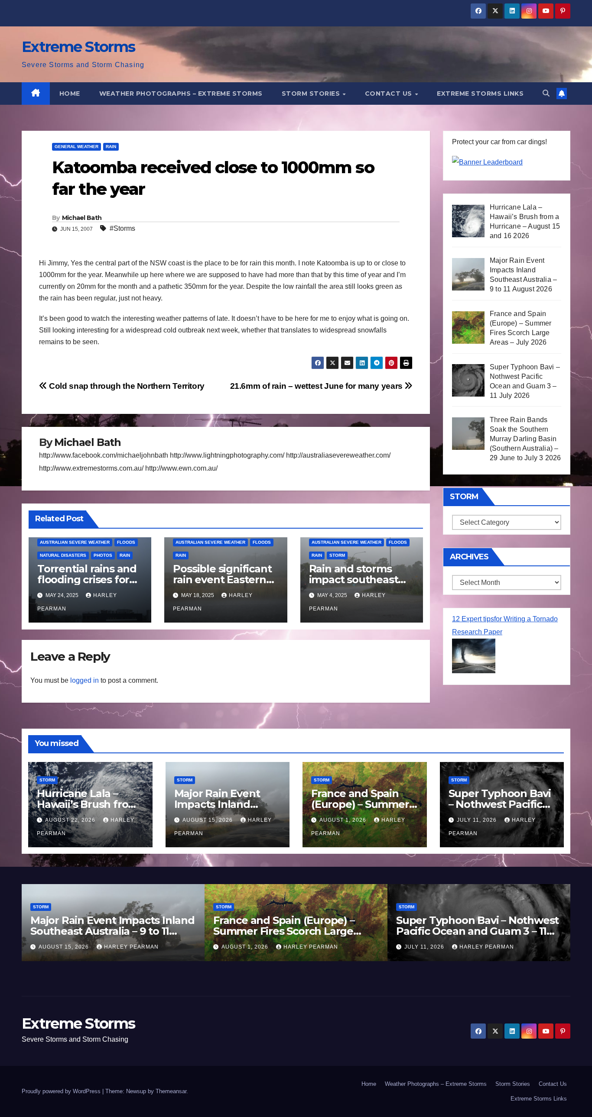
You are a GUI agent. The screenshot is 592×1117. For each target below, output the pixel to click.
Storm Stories (312, 93)
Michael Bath (82, 218)
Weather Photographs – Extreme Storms (181, 93)
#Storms (122, 228)
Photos (103, 555)
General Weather (76, 146)
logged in (84, 680)
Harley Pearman (181, 947)
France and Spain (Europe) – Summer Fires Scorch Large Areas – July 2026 (154, 931)
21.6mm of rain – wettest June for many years (317, 386)
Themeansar (171, 1091)
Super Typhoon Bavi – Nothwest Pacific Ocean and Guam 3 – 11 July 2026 (348, 931)
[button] (546, 93)
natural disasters (63, 555)
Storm (337, 555)
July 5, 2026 (477, 947)
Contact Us (389, 93)
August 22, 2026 (71, 820)
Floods (126, 542)
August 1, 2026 (343, 820)
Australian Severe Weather (75, 542)
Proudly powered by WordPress (62, 1091)
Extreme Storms (78, 47)
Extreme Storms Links (480, 93)
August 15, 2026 (208, 820)
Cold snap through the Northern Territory (126, 386)
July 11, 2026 (477, 820)
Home (69, 93)
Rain (111, 146)
